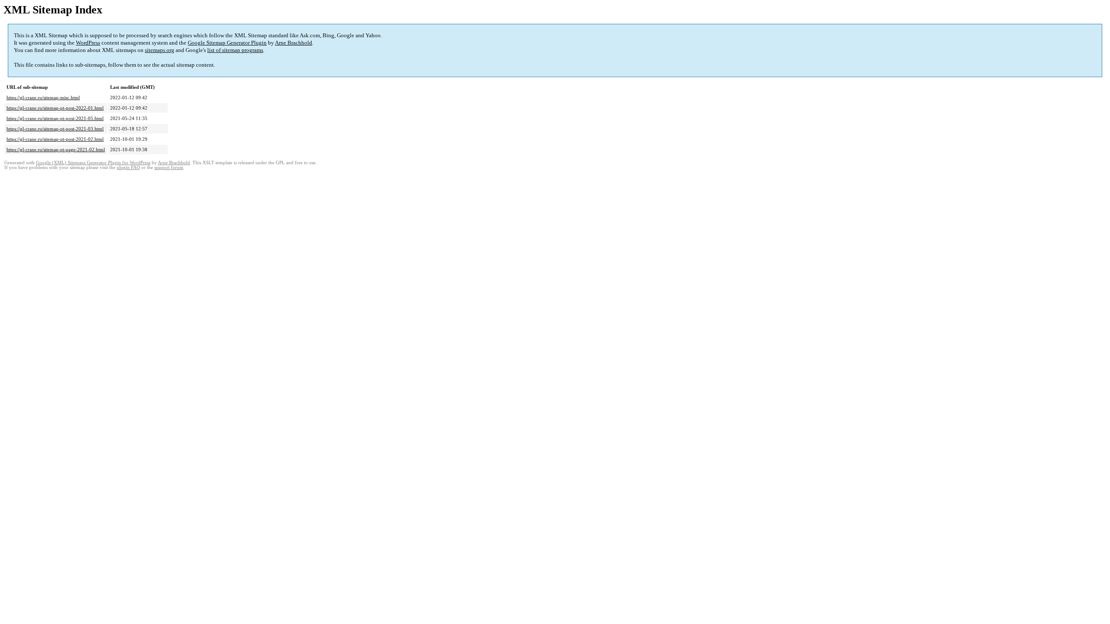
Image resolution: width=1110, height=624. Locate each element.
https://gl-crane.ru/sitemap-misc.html (43, 97)
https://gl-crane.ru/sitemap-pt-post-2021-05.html (55, 118)
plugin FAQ (128, 167)
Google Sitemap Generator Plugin (227, 42)
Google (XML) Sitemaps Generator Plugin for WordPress (93, 162)
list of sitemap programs (235, 50)
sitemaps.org (159, 50)
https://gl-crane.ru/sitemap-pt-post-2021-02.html (55, 139)
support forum (168, 167)
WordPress (88, 42)
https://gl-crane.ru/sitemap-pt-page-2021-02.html (56, 149)
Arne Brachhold (293, 42)
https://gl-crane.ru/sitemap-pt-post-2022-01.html (55, 107)
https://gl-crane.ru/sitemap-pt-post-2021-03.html (55, 128)
